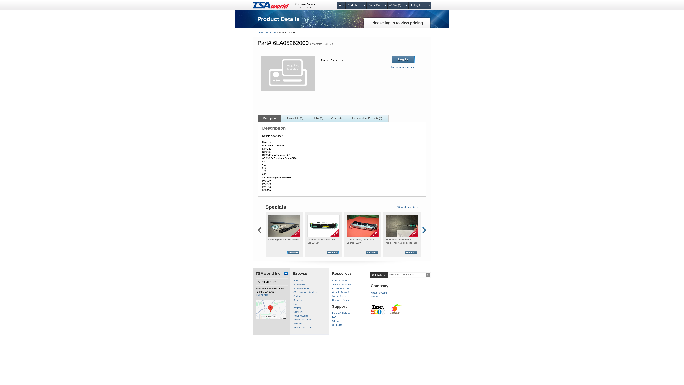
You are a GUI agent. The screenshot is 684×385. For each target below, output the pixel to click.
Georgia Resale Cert (342, 292)
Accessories (299, 284)
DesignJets (298, 300)
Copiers (297, 296)
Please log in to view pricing (397, 23)
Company (379, 286)
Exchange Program (341, 288)
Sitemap (336, 321)
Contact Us (337, 325)
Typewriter (298, 323)
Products (271, 32)
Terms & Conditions (341, 284)
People (374, 297)
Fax (295, 304)
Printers (297, 308)
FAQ (334, 317)
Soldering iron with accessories (283, 239)
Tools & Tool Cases (302, 320)
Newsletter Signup (341, 300)
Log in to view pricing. (403, 67)
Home (260, 32)
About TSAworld (379, 293)
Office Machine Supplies (305, 292)
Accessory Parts (301, 288)
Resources (342, 273)
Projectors (298, 280)
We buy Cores (339, 296)
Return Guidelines (341, 313)
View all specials (407, 207)
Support (339, 306)
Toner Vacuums (300, 316)
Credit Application (340, 280)
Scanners (298, 312)
